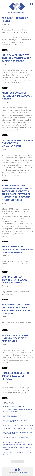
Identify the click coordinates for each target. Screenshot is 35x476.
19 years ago (5, 24)
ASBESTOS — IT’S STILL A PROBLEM (13, 406)
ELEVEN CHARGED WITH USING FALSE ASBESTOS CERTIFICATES (15, 338)
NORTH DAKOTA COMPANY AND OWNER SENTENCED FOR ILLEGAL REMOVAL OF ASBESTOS (17, 443)
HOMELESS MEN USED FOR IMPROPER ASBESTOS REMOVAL (16, 376)
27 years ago (5, 255)
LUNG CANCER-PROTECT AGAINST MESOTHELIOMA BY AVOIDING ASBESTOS (17, 58)
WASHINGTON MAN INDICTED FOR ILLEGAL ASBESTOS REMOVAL (14, 280)
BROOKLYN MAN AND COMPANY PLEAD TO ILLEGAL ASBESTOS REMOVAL (17, 249)
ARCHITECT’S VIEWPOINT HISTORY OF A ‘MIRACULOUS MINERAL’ (17, 96)
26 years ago (5, 203)
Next (21, 461)
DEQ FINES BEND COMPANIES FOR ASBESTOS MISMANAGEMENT (17, 143)
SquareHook (22, 472)
